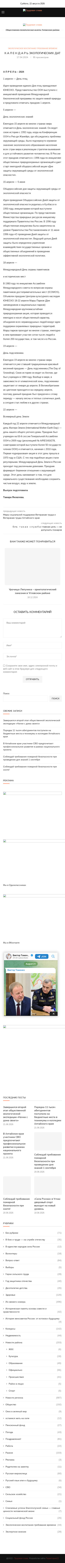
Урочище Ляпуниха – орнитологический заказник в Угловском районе (32, 591)
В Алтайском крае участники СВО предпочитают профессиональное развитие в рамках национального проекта (31, 746)
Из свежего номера (34, 1302)
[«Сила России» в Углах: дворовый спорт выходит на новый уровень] (48, 1185)
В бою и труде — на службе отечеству (34, 1239)
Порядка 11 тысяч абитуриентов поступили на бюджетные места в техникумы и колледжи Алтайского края (31, 733)
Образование (35, 1363)
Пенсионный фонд (34, 1425)
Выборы (34, 1267)
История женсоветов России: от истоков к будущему (34, 1318)
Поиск (6, 693)
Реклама (34, 1459)
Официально (35, 1370)
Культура (35, 1356)
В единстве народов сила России (34, 1246)
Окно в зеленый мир (34, 1411)
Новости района (34, 1342)
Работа (34, 1446)
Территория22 (52, 1558)
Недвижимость (34, 1335)
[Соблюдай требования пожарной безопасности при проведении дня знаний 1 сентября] (48, 1141)
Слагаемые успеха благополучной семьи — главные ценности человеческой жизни (32, 1509)
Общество (34, 1404)
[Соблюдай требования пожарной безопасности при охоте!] (17, 1185)
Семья (34, 1501)
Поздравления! (34, 1439)
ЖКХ (35, 1349)
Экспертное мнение (34, 1531)
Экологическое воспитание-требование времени (32, 48)
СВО (34, 1487)
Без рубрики (34, 1233)
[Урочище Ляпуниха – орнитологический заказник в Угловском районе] (32, 566)
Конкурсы (34, 1328)
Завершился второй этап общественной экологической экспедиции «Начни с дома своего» (15, 1114)
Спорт (35, 1390)
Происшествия (35, 1377)
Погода (34, 1432)
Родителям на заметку (34, 1466)
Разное (34, 1452)
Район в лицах (35, 1383)
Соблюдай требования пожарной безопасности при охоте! (16, 1203)
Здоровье (34, 1295)
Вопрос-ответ (34, 1260)
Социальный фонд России (34, 1518)
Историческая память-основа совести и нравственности (32, 1310)
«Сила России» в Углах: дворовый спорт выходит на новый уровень (47, 1203)
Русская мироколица (34, 1473)
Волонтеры (34, 1253)
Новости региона (34, 1397)
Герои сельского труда (34, 1274)
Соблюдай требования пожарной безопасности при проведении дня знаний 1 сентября (47, 1161)
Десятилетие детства (34, 1288)
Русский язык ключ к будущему (34, 1480)
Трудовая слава (21, 1558)
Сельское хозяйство (34, 1494)
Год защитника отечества (34, 1281)
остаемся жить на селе (34, 1418)
